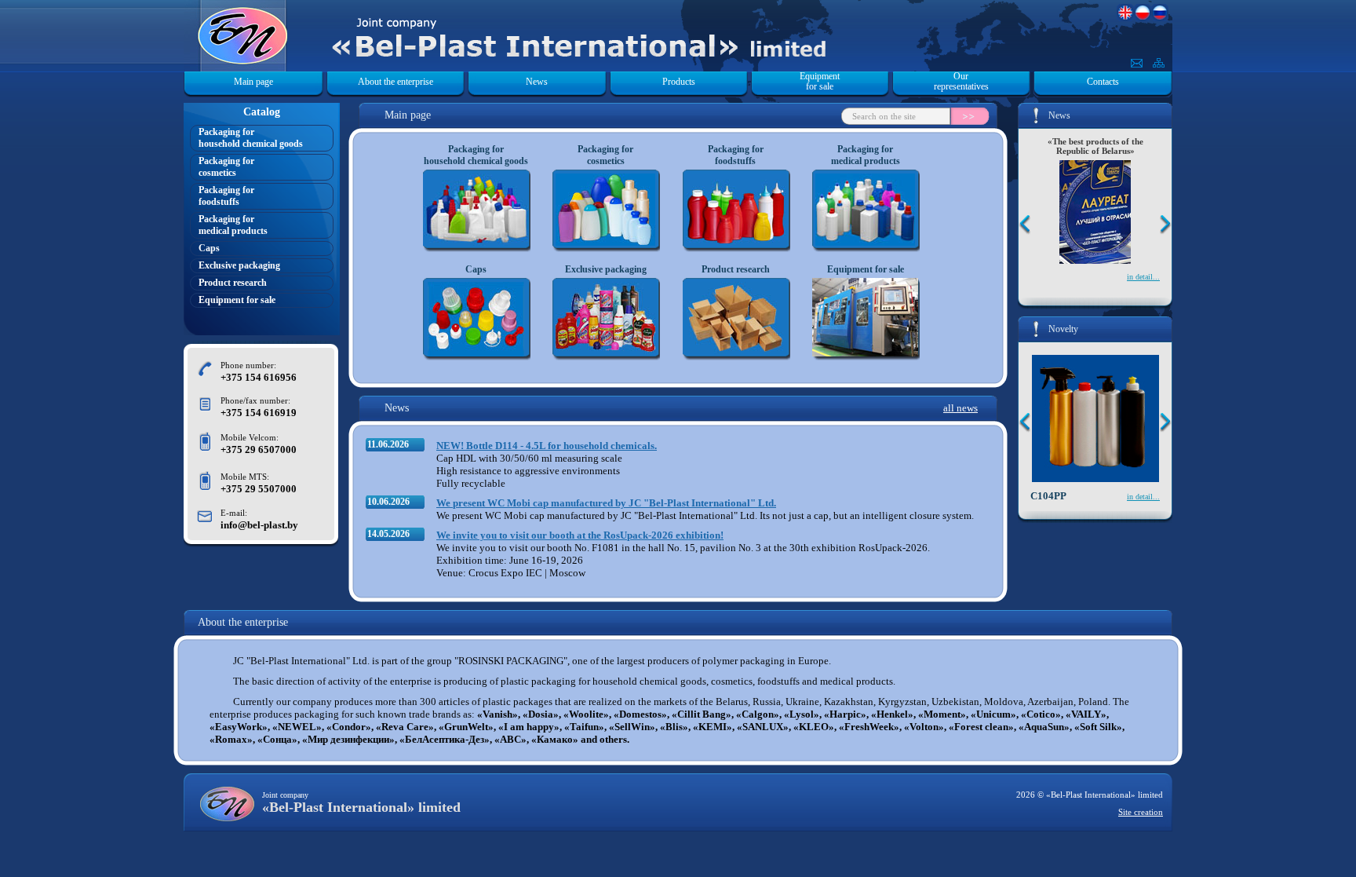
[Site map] (1159, 64)
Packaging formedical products (233, 225)
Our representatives (961, 81)
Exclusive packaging (239, 265)
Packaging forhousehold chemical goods (251, 137)
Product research (233, 282)
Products (678, 81)
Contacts (1103, 81)
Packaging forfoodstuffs (226, 196)
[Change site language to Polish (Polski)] (1142, 18)
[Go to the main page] (384, 25)
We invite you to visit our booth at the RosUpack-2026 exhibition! (580, 535)
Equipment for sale (820, 81)
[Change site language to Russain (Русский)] (1159, 18)
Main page (253, 81)
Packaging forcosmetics (226, 166)
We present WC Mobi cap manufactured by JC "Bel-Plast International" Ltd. (606, 503)
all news (960, 408)
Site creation (1140, 812)
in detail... (1143, 276)
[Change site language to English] (1125, 18)
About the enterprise (395, 81)
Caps (209, 248)
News (537, 81)
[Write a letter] (1137, 64)
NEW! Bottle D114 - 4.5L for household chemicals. (546, 445)
